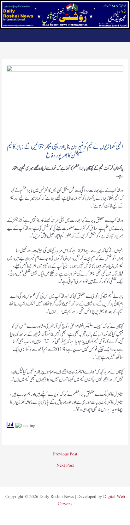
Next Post (65, 466)
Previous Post (65, 454)
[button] (65, 35)
